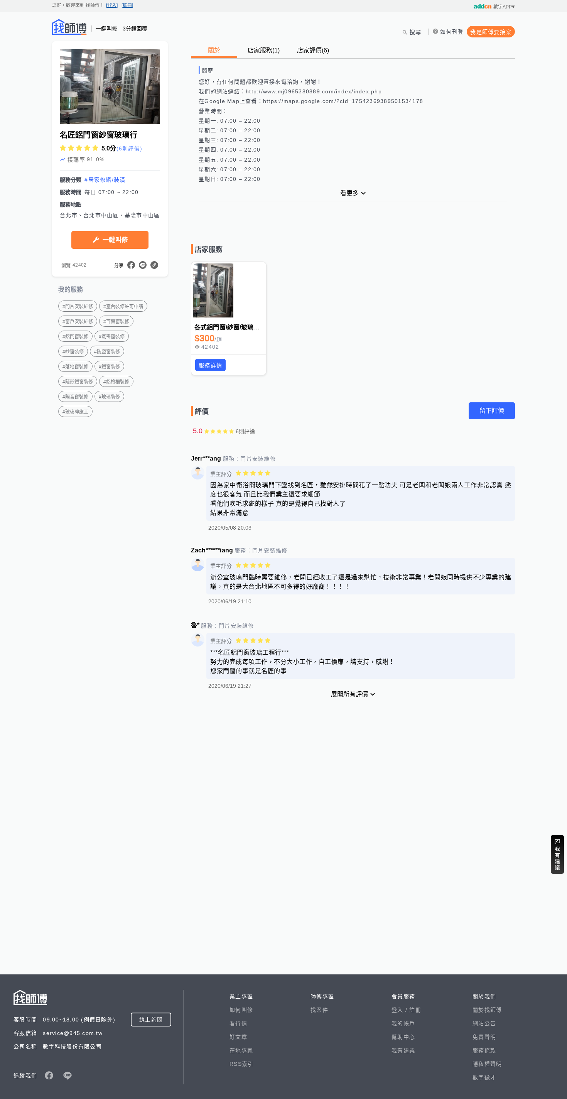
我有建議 (403, 1050)
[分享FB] (131, 265)
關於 (214, 50)
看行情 (238, 1023)
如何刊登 (452, 32)
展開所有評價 (349, 694)
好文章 (238, 1037)
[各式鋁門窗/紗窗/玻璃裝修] (229, 290)
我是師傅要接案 (490, 32)
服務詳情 (210, 365)
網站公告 (484, 1023)
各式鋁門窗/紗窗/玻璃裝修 (230, 327)
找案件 (319, 1010)
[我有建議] (557, 854)
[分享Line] (143, 265)
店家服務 (264, 50)
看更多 (349, 193)
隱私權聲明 (487, 1064)
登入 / (400, 1010)
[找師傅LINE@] (67, 1075)
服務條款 (484, 1050)
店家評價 (313, 50)
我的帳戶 (403, 1023)
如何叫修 (241, 1010)
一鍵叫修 (115, 239)
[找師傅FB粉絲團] (49, 1075)
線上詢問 (151, 1019)
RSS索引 (241, 1064)
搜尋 (416, 32)
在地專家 (241, 1050)
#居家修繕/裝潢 (104, 180)
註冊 (415, 1010)
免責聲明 (484, 1037)
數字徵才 (484, 1077)
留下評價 (491, 410)
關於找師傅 (487, 1010)
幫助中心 (403, 1037)
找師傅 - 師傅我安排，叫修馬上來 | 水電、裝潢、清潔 (69, 27)
